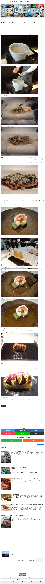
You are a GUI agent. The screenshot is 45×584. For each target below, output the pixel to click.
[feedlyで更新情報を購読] (11, 440)
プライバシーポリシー (33, 577)
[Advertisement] (22, 26)
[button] (41, 270)
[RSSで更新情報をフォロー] (33, 440)
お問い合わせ (11, 577)
